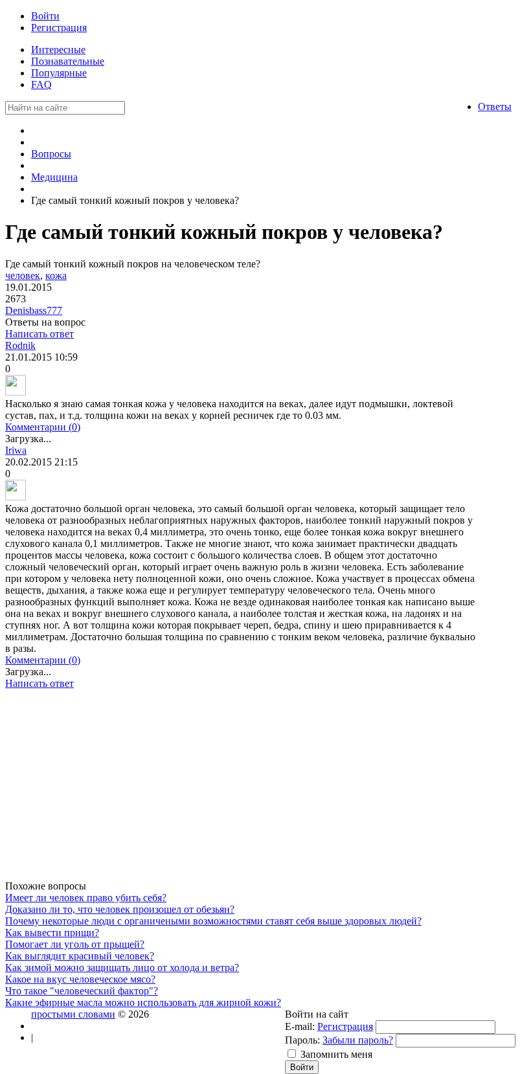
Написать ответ (39, 333)
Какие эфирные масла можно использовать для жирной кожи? (143, 1002)
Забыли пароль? (357, 1040)
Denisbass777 (33, 310)
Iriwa (16, 450)
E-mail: (300, 1026)
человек (22, 275)
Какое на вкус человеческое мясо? (80, 979)
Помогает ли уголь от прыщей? (74, 944)
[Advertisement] (241, 789)
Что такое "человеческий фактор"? (81, 990)
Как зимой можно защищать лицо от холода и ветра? (122, 967)
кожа (56, 275)
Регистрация (345, 1026)
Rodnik (20, 345)
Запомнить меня (336, 1054)
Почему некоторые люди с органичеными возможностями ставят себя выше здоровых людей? (213, 920)
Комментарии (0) (42, 426)
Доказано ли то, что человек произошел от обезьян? (119, 909)
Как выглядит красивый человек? (79, 955)
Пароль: (302, 1040)
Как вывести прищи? (52, 932)
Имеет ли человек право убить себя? (85, 897)
